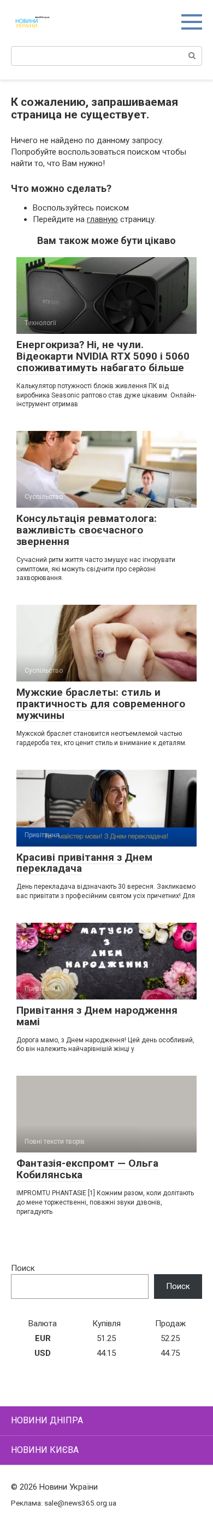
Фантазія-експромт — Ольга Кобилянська (87, 1169)
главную (102, 219)
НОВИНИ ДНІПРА (47, 1420)
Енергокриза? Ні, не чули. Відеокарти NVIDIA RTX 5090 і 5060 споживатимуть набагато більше (103, 356)
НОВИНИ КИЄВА (45, 1450)
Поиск (23, 1268)
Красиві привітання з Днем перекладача (84, 863)
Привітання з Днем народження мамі (96, 1016)
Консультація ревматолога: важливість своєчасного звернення (86, 530)
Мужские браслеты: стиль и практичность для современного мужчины (100, 704)
